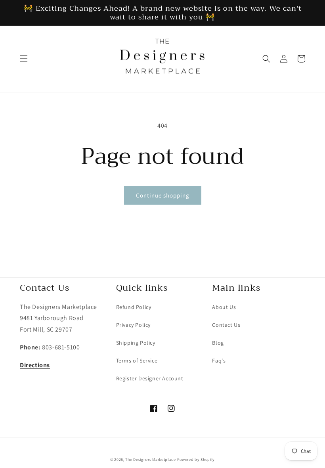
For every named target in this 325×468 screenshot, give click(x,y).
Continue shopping (162, 195)
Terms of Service (137, 360)
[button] (23, 58)
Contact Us (226, 324)
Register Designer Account (150, 378)
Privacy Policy (133, 324)
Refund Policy (133, 307)
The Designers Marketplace (150, 459)
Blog (218, 342)
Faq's (219, 360)
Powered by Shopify (196, 459)
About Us (224, 307)
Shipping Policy (135, 342)
